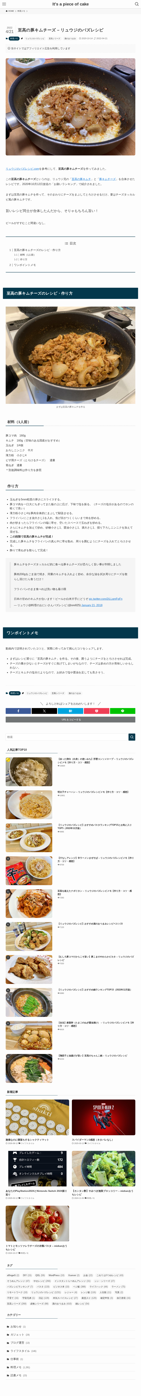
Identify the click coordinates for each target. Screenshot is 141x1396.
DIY (27, 1275)
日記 (44, 1298)
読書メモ (18, 1375)
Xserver (73, 1275)
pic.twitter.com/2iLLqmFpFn (105, 598)
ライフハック (99, 1286)
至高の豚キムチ (81, 179)
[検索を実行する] (131, 737)
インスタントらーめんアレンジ (72, 1281)
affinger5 (13, 1275)
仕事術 (16, 1359)
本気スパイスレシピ (65, 1298)
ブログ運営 (20, 1342)
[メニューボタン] (4, 4)
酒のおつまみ (70, 38)
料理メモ (14, 38)
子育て (12, 1298)
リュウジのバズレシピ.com (22, 168)
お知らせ (18, 1326)
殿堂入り (89, 1298)
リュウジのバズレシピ (34, 38)
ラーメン (118, 1286)
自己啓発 (123, 1298)
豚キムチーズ (107, 179)
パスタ (43, 1286)
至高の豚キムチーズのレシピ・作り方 (37, 250)
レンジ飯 (88, 1292)
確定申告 (106, 1298)
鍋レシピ (82, 1303)
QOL (40, 1275)
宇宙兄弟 (28, 1298)
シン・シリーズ (104, 1281)
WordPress (56, 1275)
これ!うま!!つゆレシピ (109, 1275)
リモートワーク (17, 1292)
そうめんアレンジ (18, 1281)
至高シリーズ (54, 38)
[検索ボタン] (137, 4)
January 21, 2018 (91, 605)
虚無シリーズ (39, 1303)
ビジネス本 (61, 1286)
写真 (119, 1292)
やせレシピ (42, 1281)
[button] (18, 711)
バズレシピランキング (20, 1286)
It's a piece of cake (70, 4)
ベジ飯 (79, 1286)
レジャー (71, 1292)
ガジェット (20, 1334)
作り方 (23, 259)
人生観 (105, 1292)
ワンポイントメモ (25, 264)
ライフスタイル (23, 1350)
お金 (88, 1275)
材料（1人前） (28, 254)
